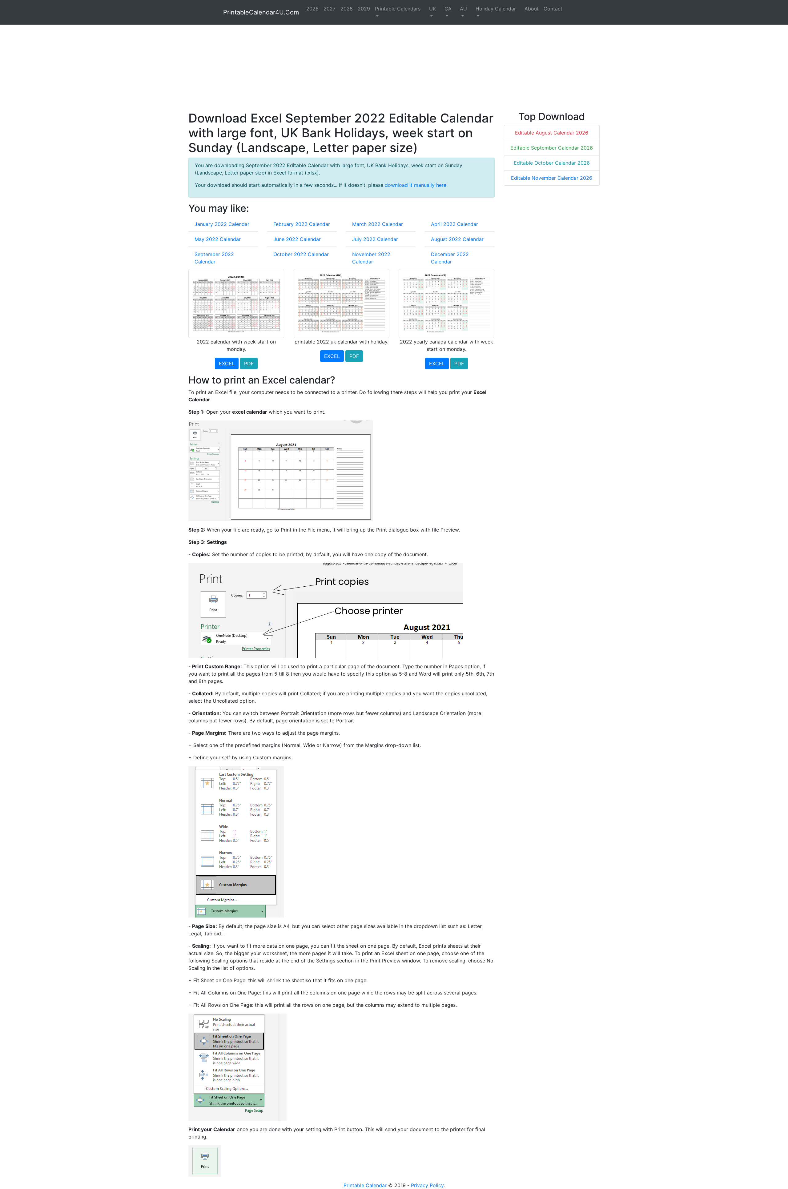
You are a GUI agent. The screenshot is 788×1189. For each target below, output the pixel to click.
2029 (364, 9)
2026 (312, 9)
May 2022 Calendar (218, 239)
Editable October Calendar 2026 (552, 163)
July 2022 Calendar (375, 239)
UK (432, 9)
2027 (330, 9)
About (532, 9)
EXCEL (227, 363)
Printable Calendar (365, 1185)
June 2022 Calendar (297, 239)
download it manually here (415, 185)
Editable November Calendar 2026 (551, 178)
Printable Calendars (397, 9)
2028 (346, 9)
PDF (249, 363)
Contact (553, 9)
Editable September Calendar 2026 (551, 148)
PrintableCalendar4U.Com (261, 12)
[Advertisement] (373, 68)
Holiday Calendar (496, 9)
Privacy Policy (427, 1185)
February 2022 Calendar (301, 224)
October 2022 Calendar (301, 254)
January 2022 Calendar (222, 224)
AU (463, 9)
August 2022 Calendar (457, 239)
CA (448, 9)
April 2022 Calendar (454, 224)
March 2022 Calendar (377, 224)
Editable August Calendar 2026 (551, 133)
